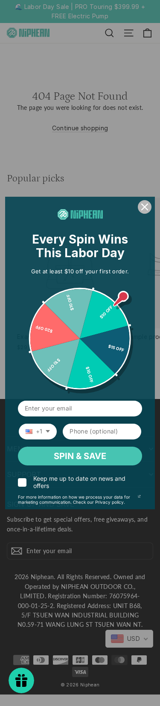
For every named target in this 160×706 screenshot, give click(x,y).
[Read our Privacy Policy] (139, 498)
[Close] (144, 207)
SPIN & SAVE (80, 456)
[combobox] (38, 431)
